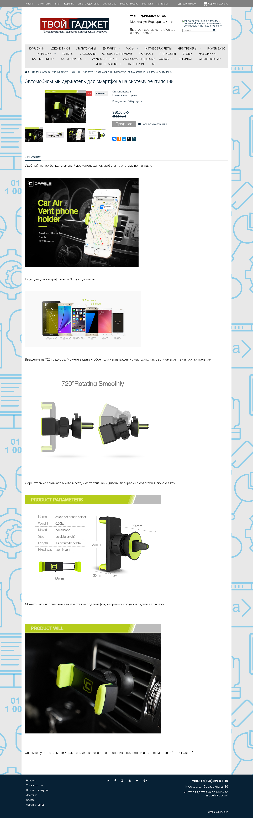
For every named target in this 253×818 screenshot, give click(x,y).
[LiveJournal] (134, 139)
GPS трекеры (187, 48)
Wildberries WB (210, 59)
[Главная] (26, 72)
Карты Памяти (43, 59)
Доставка (147, 3)
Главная (29, 3)
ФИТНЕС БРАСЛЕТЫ (158, 48)
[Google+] (145, 780)
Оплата (30, 800)
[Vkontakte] (107, 780)
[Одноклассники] (119, 139)
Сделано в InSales (218, 812)
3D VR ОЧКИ (36, 48)
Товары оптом (34, 785)
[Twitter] (137, 780)
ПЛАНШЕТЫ (167, 53)
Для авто (88, 72)
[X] (129, 139)
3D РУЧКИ (109, 48)
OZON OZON (136, 64)
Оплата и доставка (88, 3)
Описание (33, 157)
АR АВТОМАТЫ (86, 48)
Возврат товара (129, 3)
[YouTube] (129, 780)
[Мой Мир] (124, 139)
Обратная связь (35, 804)
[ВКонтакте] (114, 139)
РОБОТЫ (67, 53)
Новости (31, 780)
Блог (58, 3)
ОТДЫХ (187, 53)
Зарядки (185, 59)
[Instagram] (122, 780)
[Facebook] (115, 780)
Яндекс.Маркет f (109, 64)
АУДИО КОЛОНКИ (104, 59)
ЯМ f (153, 64)
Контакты (162, 3)
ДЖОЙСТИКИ (60, 48)
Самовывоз (109, 3)
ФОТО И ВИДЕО (71, 59)
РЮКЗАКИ (146, 53)
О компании (44, 3)
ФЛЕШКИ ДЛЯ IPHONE (117, 53)
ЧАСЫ (130, 48)
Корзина (69, 3)
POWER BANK (216, 48)
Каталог (34, 72)
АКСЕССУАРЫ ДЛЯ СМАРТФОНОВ (146, 59)
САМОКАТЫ (88, 53)
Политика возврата (37, 790)
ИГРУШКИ (44, 53)
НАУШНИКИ (207, 53)
